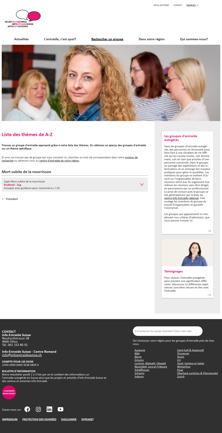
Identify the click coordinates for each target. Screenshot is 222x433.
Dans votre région (152, 39)
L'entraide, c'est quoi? (60, 39)
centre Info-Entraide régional (181, 198)
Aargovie (140, 350)
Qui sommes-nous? (194, 39)
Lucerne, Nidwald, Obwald (150, 363)
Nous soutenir (161, 5)
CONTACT (178, 5)
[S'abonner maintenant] (9, 398)
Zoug (180, 370)
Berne (138, 357)
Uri (179, 360)
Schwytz (139, 373)
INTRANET (87, 419)
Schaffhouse (142, 370)
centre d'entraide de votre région (59, 160)
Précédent (12, 198)
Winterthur (184, 366)
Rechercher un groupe (107, 39)
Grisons (139, 360)
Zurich (181, 376)
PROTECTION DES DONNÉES (39, 419)
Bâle (137, 353)
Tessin (180, 357)
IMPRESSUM (10, 419)
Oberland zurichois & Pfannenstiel (197, 373)
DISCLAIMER (68, 419)
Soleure (139, 376)
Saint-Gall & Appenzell (190, 350)
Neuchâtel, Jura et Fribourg (151, 366)
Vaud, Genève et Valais (190, 363)
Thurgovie (183, 353)
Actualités (21, 39)
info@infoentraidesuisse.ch (22, 354)
